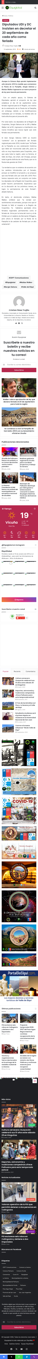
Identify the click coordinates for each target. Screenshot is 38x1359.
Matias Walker (26, 282)
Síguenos (19, 600)
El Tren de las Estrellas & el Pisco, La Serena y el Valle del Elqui (25, 705)
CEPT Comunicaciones (19, 278)
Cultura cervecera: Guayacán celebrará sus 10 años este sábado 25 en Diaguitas (25, 681)
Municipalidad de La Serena (20, 1278)
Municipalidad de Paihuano (11, 1281)
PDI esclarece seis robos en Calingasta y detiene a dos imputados (10, 1028)
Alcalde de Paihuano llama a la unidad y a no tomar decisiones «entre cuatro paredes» (10, 462)
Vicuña (16, 1296)
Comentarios (30, 671)
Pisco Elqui (19, 1289)
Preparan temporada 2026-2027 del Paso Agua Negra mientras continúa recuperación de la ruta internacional (27, 1031)
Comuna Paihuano (8, 1271)
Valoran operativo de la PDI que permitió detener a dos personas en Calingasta (19, 1207)
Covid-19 (15, 1274)
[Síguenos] (35, 1081)
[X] (22, 323)
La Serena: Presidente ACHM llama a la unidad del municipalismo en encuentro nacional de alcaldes (10, 490)
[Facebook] (19, 323)
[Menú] (3, 8)
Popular (6, 671)
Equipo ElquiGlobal (27, 1344)
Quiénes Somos (14, 1344)
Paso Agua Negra (8, 1289)
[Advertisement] (19, 31)
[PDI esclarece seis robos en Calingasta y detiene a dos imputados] (10, 1018)
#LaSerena (19, 558)
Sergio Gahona (11, 287)
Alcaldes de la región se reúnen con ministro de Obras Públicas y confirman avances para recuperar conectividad (28, 1062)
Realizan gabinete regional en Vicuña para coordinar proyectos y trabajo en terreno (27, 462)
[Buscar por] (35, 8)
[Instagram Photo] (19, 566)
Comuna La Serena (25, 1267)
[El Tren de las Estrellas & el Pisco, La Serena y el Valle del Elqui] (8, 706)
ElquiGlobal (7, 551)
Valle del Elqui (28, 287)
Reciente (17, 671)
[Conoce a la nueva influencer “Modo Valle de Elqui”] (8, 728)
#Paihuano (5, 558)
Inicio (6, 1344)
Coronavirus (6, 1274)
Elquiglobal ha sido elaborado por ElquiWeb (18, 1340)
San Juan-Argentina (25, 1292)
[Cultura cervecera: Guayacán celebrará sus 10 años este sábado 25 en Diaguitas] (8, 681)
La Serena (6, 1278)
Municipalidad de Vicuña (10, 1285)
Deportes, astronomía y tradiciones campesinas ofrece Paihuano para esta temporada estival (24, 694)
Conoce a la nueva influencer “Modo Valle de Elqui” (25, 727)
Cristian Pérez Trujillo (19, 310)
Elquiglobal (10, 282)
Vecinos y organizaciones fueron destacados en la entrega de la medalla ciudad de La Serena (9, 1061)
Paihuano (23, 1285)
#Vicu (12, 558)
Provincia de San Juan (9, 1292)
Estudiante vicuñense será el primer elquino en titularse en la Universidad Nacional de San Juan (25, 716)
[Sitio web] (16, 323)
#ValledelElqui (6, 556)
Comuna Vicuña (21, 1271)
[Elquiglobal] (13, 7)
